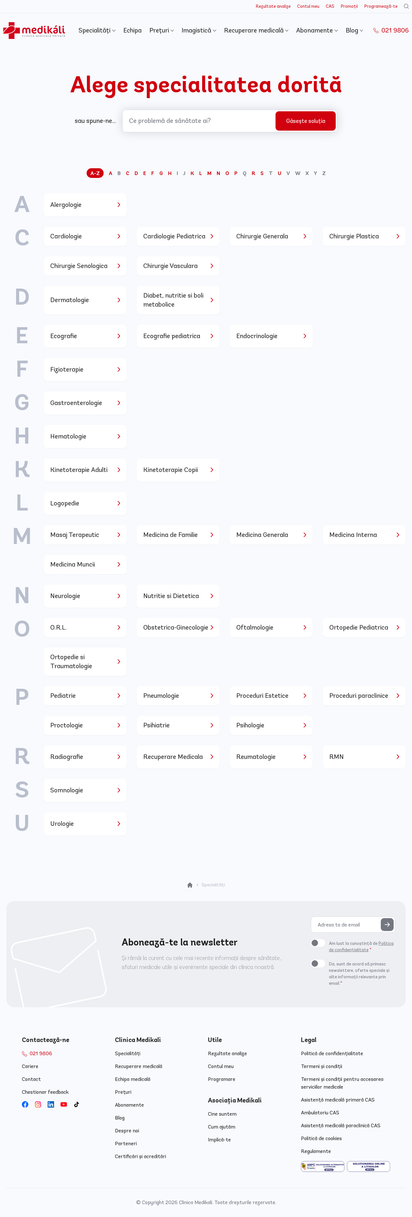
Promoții (349, 6)
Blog (353, 30)
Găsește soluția (305, 120)
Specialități (95, 30)
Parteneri (126, 1143)
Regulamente (316, 1151)
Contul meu (308, 6)
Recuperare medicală (254, 30)
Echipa (132, 30)
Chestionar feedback (45, 1092)
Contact (31, 1079)
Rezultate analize (273, 6)
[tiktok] (76, 1104)
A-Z (95, 173)
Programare (221, 1079)
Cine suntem (222, 1114)
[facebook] (25, 1104)
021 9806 (394, 30)
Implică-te (219, 1140)
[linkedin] (51, 1104)
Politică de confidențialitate (332, 1053)
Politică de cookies (321, 1138)
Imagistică (197, 30)
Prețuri (160, 30)
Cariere (30, 1066)
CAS (330, 6)
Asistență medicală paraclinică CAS (340, 1125)
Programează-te (381, 6)
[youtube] (64, 1104)
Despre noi (127, 1131)
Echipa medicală (132, 1079)
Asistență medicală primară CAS (338, 1100)
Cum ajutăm (221, 1127)
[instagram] (38, 1104)
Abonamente (315, 30)
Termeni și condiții (321, 1066)
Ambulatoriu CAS (320, 1113)
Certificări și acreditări (140, 1156)
